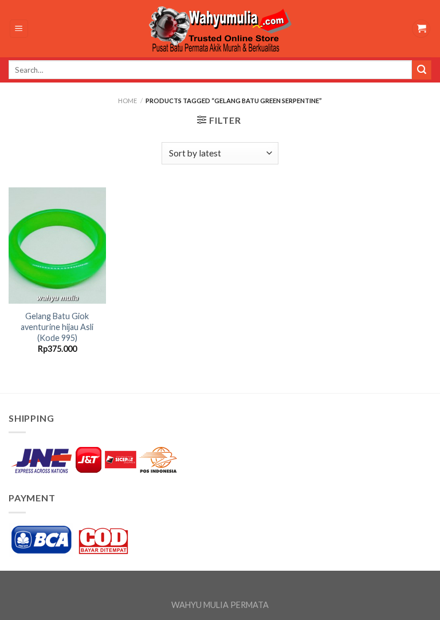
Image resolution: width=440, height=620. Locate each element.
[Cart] (421, 28)
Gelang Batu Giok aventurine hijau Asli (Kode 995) (57, 326)
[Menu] (19, 28)
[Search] (421, 70)
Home (127, 100)
